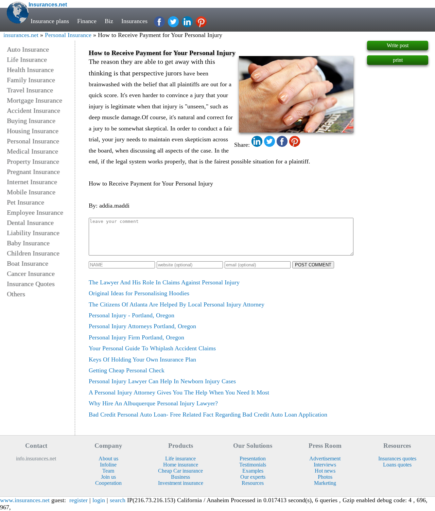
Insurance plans (50, 21)
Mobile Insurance (31, 192)
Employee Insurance (35, 212)
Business (180, 477)
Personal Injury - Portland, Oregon (131, 315)
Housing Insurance (32, 131)
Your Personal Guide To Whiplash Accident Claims (152, 348)
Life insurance (180, 458)
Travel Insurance (30, 90)
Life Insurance (27, 59)
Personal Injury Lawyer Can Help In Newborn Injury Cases (162, 381)
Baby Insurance (28, 243)
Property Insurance (33, 161)
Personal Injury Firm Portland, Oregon (136, 337)
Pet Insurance (25, 202)
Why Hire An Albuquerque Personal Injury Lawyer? (153, 403)
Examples (252, 471)
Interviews (325, 465)
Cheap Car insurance (180, 471)
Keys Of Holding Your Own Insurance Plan (142, 359)
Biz (109, 21)
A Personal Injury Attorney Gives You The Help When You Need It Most (179, 392)
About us (108, 458)
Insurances (134, 21)
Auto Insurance (28, 49)
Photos (325, 477)
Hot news (325, 471)
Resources (253, 483)
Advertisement (325, 458)
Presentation (253, 458)
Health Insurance (30, 69)
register (78, 500)
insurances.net (20, 35)
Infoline (108, 465)
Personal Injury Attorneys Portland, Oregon (142, 326)
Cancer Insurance (31, 273)
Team (108, 471)
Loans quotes (397, 465)
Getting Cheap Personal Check (126, 370)
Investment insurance (180, 483)
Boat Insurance (27, 263)
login (98, 500)
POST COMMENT (313, 264)
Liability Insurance (33, 232)
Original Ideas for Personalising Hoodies (139, 293)
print (398, 60)
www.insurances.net (25, 500)
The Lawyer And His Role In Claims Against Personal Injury (164, 282)
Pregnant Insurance (33, 171)
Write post (397, 45)
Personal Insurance (68, 35)
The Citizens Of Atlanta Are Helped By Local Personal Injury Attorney (176, 304)
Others (16, 294)
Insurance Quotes (31, 283)
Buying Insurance (31, 120)
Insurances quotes (397, 458)
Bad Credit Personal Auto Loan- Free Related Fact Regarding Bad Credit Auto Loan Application (208, 414)
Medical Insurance (32, 151)
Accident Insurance (33, 110)
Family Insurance (31, 80)
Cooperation (108, 483)
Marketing (325, 483)
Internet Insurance (32, 182)
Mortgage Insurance (34, 100)
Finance (87, 21)
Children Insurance (33, 253)
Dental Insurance (30, 222)
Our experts (252, 477)
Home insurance (180, 465)
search (117, 500)
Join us (108, 477)
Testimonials (252, 465)
